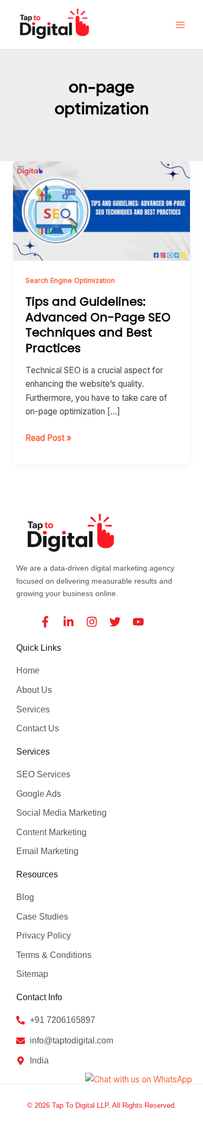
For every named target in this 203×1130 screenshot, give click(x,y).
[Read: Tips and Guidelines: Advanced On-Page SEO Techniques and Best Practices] (101, 210)
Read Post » (48, 437)
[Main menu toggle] (180, 24)
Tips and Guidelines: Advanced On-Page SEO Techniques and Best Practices (98, 324)
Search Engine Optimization (70, 280)
